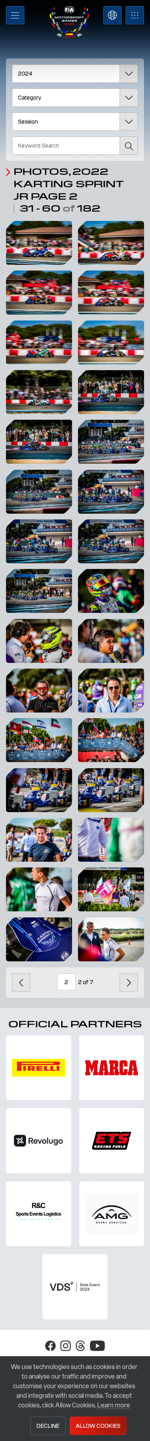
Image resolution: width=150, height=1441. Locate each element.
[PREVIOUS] (21, 982)
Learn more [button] (113, 1405)
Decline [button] (47, 1425)
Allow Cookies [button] (98, 1425)
